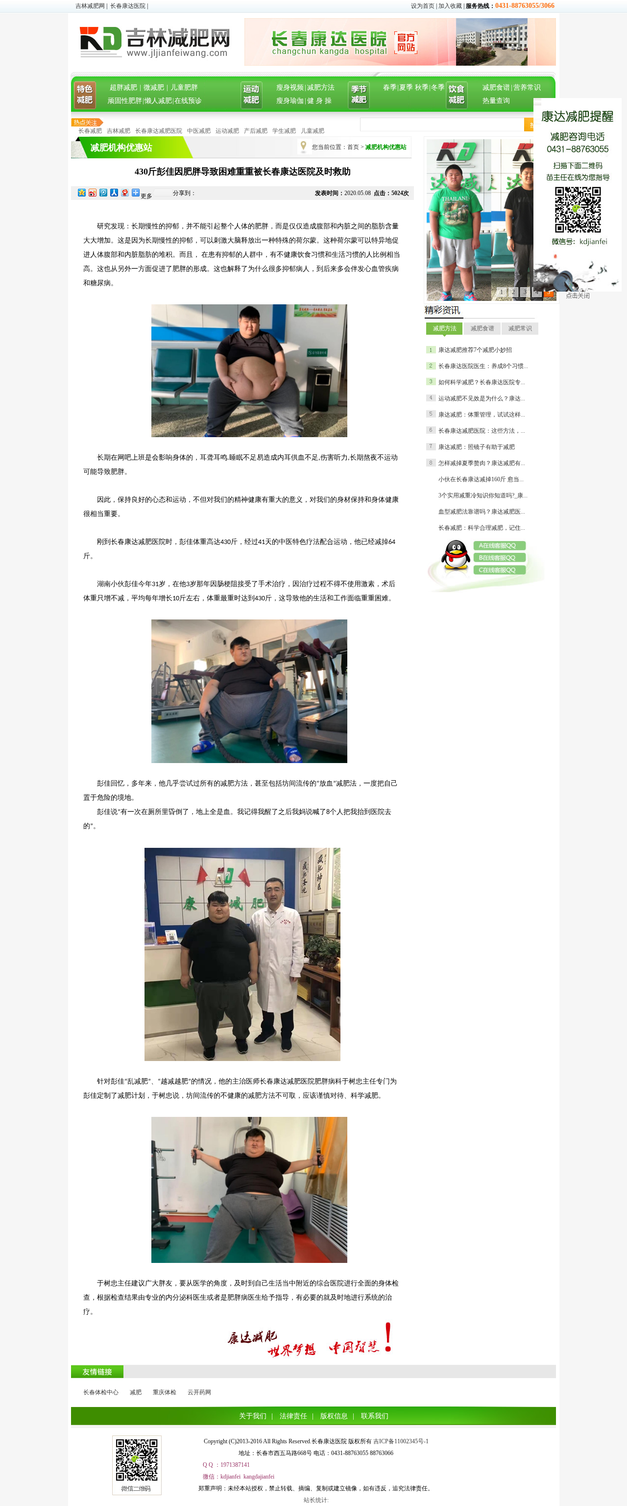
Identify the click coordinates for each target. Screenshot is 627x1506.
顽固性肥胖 (125, 100)
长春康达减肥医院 (158, 130)
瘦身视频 (290, 87)
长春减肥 (90, 130)
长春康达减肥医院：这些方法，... (481, 430)
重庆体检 (164, 1392)
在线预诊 (188, 100)
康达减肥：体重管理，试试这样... (481, 414)
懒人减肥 (158, 100)
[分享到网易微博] (124, 192)
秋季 (422, 87)
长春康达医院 (127, 5)
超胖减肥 (123, 87)
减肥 (136, 1392)
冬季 (438, 87)
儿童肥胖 (184, 87)
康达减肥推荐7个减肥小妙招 (475, 349)
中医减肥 (199, 130)
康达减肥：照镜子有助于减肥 (476, 447)
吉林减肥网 (90, 5)
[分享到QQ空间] (81, 192)
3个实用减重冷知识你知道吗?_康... (483, 495)
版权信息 (334, 1416)
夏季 (406, 87)
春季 (390, 87)
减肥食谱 (496, 87)
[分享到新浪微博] (92, 192)
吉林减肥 (118, 130)
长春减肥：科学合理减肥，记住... (481, 527)
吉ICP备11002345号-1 (401, 1441)
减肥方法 (321, 87)
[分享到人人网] (113, 192)
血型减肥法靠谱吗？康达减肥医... (481, 511)
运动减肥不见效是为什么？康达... (481, 398)
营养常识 (527, 87)
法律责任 (293, 1416)
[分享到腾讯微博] (102, 192)
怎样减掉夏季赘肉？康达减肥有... (481, 463)
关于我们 (252, 1416)
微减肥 (154, 87)
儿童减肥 (312, 130)
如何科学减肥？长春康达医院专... (481, 382)
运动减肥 (227, 130)
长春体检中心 (101, 1392)
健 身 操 (319, 100)
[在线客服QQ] (503, 546)
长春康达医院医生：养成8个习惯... (483, 366)
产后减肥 (255, 130)
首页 (353, 147)
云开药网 (199, 1392)
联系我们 (374, 1416)
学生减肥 (284, 130)
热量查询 (496, 100)
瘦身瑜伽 (290, 100)
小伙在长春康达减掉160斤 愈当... (481, 479)
